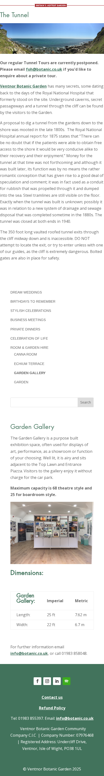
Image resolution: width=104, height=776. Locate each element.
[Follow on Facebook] (37, 681)
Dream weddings (26, 292)
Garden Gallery (29, 373)
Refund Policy (52, 708)
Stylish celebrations (30, 311)
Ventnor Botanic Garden (23, 86)
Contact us (52, 697)
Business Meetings (28, 320)
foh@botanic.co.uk (44, 69)
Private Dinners (25, 329)
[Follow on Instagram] (47, 681)
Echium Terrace (29, 364)
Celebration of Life (29, 338)
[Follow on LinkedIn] (57, 681)
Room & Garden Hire (29, 348)
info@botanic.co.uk (29, 653)
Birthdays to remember (32, 301)
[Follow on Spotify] (66, 681)
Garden (21, 382)
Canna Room (25, 354)
